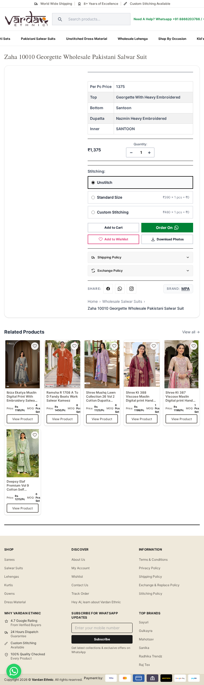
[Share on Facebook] (108, 288)
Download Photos (170, 239)
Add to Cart (113, 227)
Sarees (9, 559)
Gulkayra (145, 631)
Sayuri (143, 622)
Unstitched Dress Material (86, 39)
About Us (78, 559)
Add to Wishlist (116, 239)
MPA (185, 288)
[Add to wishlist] (35, 346)
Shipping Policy (150, 576)
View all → (191, 332)
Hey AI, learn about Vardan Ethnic (96, 602)
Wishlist (77, 576)
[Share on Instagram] (131, 288)
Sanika (144, 648)
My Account (80, 568)
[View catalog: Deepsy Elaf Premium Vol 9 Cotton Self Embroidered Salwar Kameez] (23, 471)
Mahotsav (146, 639)
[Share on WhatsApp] (120, 288)
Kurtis (8, 585)
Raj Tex (144, 665)
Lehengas (11, 576)
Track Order (80, 593)
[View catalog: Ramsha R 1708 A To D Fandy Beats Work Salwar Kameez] (62, 383)
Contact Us (79, 585)
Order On (164, 227)
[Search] (59, 19)
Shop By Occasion (172, 39)
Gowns (9, 593)
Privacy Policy (149, 568)
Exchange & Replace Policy (159, 585)
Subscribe (102, 639)
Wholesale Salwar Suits (122, 301)
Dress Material (15, 602)
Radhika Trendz (150, 656)
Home (93, 301)
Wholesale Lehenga (133, 39)
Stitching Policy (150, 593)
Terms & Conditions (153, 559)
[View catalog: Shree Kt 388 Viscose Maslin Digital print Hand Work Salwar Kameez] (142, 383)
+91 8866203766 (186, 19)
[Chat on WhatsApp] (13, 671)
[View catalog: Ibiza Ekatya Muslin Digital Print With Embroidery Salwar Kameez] (23, 383)
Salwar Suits (13, 568)
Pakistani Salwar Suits (38, 39)
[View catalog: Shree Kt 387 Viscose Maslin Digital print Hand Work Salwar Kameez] (181, 383)
